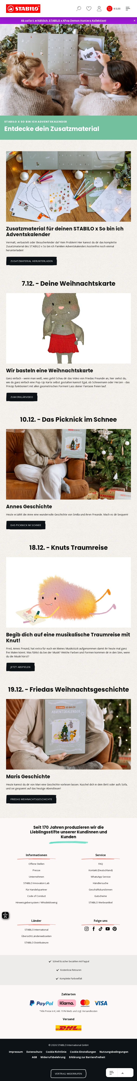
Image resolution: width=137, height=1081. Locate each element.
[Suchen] (79, 8)
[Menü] (128, 9)
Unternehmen (36, 876)
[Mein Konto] (99, 9)
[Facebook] (94, 929)
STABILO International (36, 929)
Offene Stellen (36, 863)
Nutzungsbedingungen (114, 1051)
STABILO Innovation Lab (36, 883)
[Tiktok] (100, 929)
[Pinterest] (115, 929)
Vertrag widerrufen (68, 1073)
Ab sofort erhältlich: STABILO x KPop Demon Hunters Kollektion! (63, 20)
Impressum (16, 1051)
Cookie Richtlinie (56, 1051)
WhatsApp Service (101, 876)
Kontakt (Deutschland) (101, 870)
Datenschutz (34, 1051)
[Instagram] (87, 929)
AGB (34, 1057)
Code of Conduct (36, 896)
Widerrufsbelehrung (52, 1057)
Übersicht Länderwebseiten (36, 936)
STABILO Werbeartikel (101, 902)
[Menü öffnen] (112, 1073)
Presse (36, 870)
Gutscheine (100, 896)
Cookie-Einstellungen (83, 1051)
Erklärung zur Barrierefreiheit (87, 1057)
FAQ (100, 863)
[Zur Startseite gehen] (24, 8)
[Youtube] (108, 929)
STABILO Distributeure (36, 942)
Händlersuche (100, 883)
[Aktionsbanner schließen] (134, 20)
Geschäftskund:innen (100, 889)
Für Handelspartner (36, 889)
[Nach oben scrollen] (122, 1073)
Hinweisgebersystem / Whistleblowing (36, 902)
